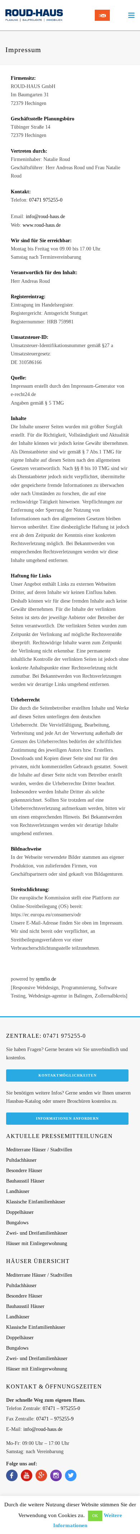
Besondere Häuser (24, 1170)
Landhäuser (17, 1191)
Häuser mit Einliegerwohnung (36, 1243)
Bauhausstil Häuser (25, 1181)
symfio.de (46, 979)
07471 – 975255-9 (55, 1419)
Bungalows (17, 1222)
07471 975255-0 (45, 200)
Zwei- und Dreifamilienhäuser (36, 1233)
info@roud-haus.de (45, 216)
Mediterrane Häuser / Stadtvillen (39, 1149)
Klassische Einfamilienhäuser (35, 1201)
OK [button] (95, 1516)
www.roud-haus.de (42, 225)
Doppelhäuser (20, 1212)
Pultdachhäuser (21, 1160)
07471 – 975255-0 (61, 1408)
